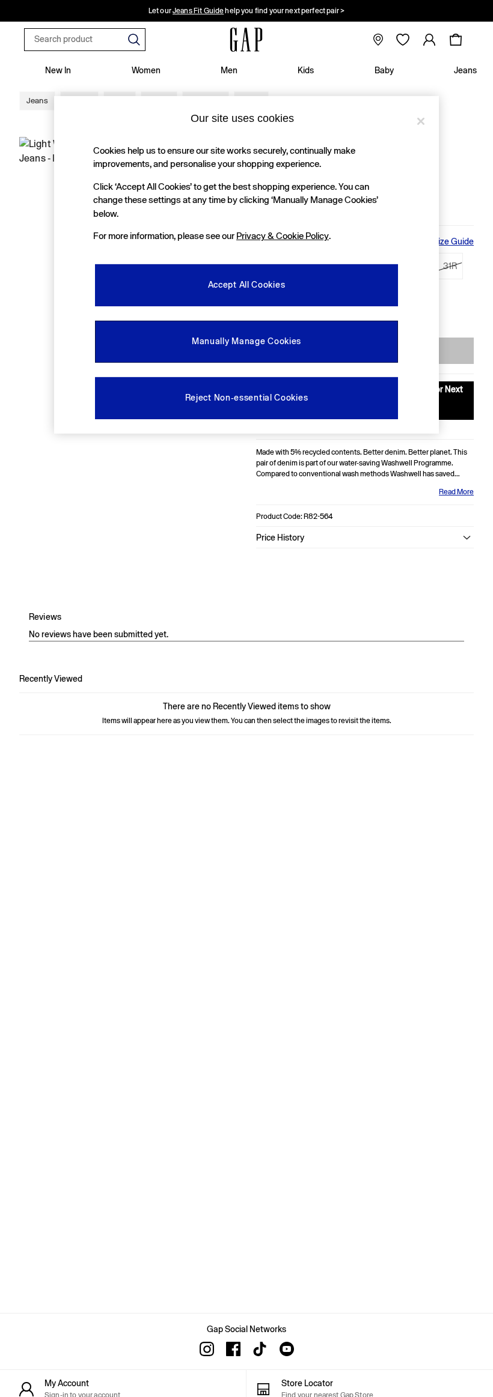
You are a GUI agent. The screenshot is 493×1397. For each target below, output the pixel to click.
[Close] (420, 121)
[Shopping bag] (455, 39)
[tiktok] (259, 1349)
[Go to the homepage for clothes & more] (246, 39)
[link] (429, 39)
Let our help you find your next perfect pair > (246, 11)
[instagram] (207, 1349)
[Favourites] (403, 39)
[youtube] (286, 1349)
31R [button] (450, 266)
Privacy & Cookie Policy (282, 236)
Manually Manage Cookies (246, 341)
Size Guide (453, 241)
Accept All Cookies (247, 284)
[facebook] (233, 1349)
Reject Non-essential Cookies (246, 397)
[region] (246, 265)
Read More (456, 492)
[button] (365, 537)
